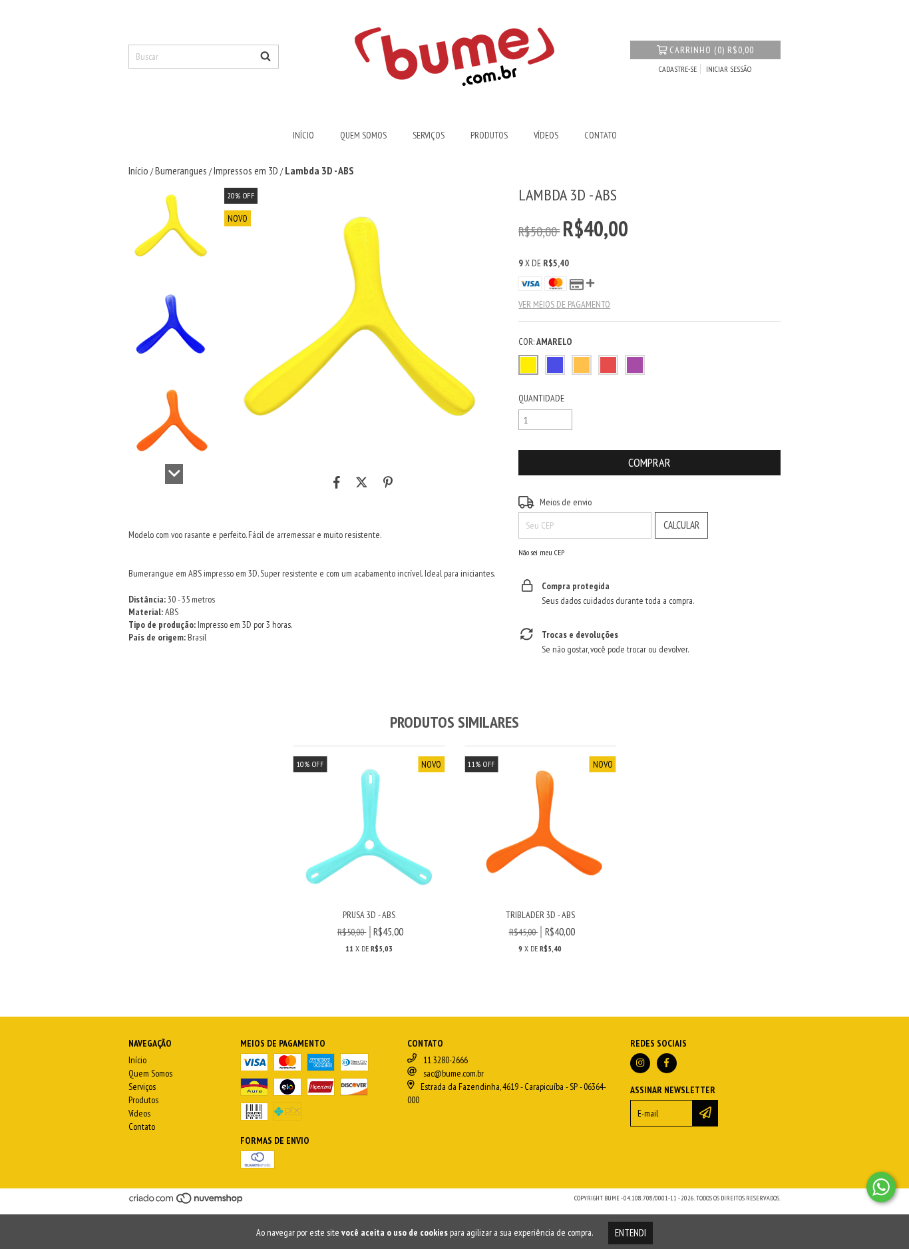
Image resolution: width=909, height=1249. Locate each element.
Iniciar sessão (728, 69)
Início (303, 135)
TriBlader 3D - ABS (540, 915)
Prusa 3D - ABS (369, 915)
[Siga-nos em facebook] (667, 1063)
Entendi (630, 1232)
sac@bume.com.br (453, 1073)
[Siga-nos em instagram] (640, 1063)
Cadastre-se (678, 69)
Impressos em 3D (246, 170)
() (711, 50)
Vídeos (546, 135)
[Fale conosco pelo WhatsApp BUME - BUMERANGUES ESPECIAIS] (881, 1187)
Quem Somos (363, 135)
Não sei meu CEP (541, 552)
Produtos (489, 135)
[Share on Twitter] (361, 482)
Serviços (429, 135)
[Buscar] (265, 57)
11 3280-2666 (445, 1060)
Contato (600, 135)
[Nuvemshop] (186, 1202)
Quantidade (541, 398)
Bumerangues (181, 170)
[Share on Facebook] (336, 482)
